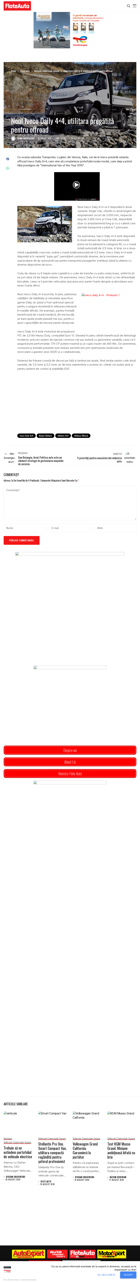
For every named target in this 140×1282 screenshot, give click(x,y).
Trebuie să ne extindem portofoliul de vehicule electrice (18, 1152)
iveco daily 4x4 (26, 435)
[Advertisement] (76, 400)
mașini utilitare (45, 435)
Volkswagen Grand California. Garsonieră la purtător (85, 1150)
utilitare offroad (81, 435)
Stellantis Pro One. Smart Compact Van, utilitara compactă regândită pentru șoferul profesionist (52, 1152)
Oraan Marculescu (25, 138)
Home (13, 71)
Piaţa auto (25, 71)
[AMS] (57, 1254)
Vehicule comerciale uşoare (46, 71)
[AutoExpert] (28, 1254)
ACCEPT (128, 1275)
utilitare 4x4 (63, 435)
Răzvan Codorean (118, 1177)
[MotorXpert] (111, 1254)
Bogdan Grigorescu (15, 1177)
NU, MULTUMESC (107, 1275)
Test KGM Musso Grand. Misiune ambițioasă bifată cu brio (121, 1150)
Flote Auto (46, 1181)
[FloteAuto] (82, 1254)
